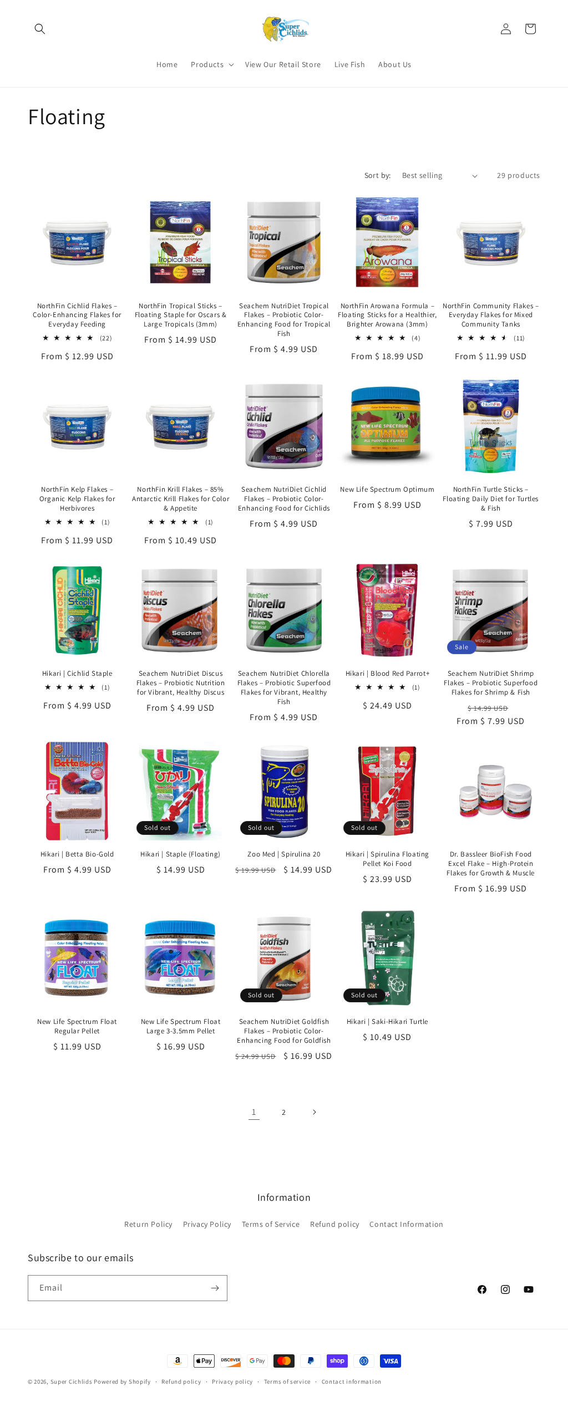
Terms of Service (271, 1224)
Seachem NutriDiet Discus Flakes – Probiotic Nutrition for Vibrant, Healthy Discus (180, 683)
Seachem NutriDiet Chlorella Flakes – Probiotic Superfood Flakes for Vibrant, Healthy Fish (284, 687)
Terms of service (287, 1381)
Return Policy (148, 1224)
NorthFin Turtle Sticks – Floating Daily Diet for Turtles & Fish (491, 499)
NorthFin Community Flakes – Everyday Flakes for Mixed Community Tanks (491, 315)
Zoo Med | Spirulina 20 (283, 854)
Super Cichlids (71, 1381)
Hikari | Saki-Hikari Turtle (387, 1021)
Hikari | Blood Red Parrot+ (388, 673)
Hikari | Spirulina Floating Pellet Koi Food (387, 859)
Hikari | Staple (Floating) (180, 854)
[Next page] (314, 1112)
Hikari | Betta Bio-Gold (77, 854)
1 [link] (254, 1112)
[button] (40, 29)
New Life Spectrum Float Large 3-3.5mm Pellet (181, 1026)
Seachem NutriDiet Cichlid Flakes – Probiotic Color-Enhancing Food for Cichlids (284, 499)
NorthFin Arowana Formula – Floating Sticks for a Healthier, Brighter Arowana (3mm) (387, 315)
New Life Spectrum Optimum (387, 489)
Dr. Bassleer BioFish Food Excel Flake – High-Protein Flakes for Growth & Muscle (491, 864)
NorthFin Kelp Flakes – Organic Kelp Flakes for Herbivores (77, 499)
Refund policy (334, 1224)
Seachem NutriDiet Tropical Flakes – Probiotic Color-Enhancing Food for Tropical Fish (284, 320)
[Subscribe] (214, 1288)
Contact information (352, 1381)
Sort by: (377, 175)
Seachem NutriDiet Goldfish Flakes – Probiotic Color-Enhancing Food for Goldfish (284, 1031)
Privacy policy (232, 1381)
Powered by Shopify (122, 1381)
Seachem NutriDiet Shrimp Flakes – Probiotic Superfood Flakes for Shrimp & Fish (490, 683)
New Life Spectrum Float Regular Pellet (77, 1026)
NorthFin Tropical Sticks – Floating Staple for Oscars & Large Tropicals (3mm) (181, 315)
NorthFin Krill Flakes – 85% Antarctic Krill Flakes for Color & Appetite (180, 499)
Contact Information (406, 1224)
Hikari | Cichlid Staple (77, 673)
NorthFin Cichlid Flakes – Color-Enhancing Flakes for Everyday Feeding (77, 315)
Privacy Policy (207, 1224)
